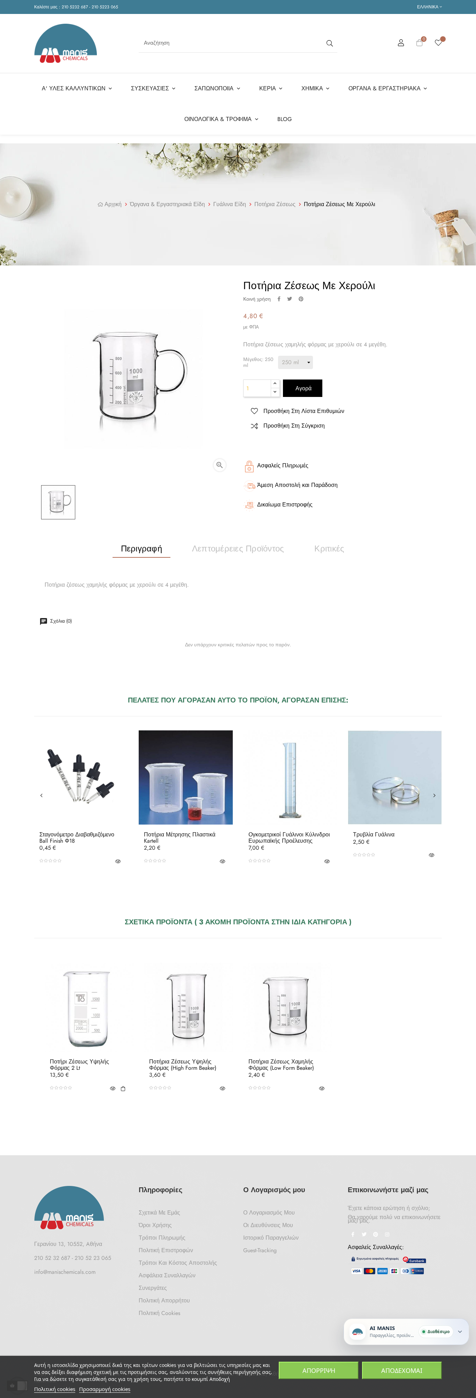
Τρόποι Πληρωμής (162, 1238)
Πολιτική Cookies (159, 1313)
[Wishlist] (438, 43)
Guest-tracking (260, 1250)
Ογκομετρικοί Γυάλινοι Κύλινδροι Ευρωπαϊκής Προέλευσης (289, 838)
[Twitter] (364, 1235)
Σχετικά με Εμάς (159, 1213)
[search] (329, 43)
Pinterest (301, 298)
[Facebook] (353, 1235)
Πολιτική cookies (54, 1388)
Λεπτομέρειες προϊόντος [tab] (238, 548)
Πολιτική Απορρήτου (164, 1300)
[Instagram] (387, 1235)
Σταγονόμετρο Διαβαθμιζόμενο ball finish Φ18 (76, 838)
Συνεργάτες (153, 1288)
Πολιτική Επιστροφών (166, 1250)
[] (123, 1088)
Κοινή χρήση (279, 298)
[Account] (401, 44)
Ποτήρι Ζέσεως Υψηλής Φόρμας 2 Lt (79, 1065)
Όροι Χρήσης (155, 1225)
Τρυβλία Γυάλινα (373, 835)
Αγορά (303, 388)
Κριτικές (329, 548)
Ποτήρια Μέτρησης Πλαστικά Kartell (179, 838)
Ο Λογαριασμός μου (269, 1213)
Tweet (289, 298)
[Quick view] (118, 861)
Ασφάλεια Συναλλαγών (167, 1275)
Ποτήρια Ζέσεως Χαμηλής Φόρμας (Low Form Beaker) (281, 1065)
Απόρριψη (318, 1370)
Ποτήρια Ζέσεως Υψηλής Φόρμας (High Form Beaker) (182, 1065)
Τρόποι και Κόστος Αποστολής (178, 1263)
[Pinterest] (376, 1235)
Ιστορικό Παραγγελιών (271, 1238)
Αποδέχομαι (401, 1370)
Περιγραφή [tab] (141, 548)
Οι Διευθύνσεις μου (268, 1225)
